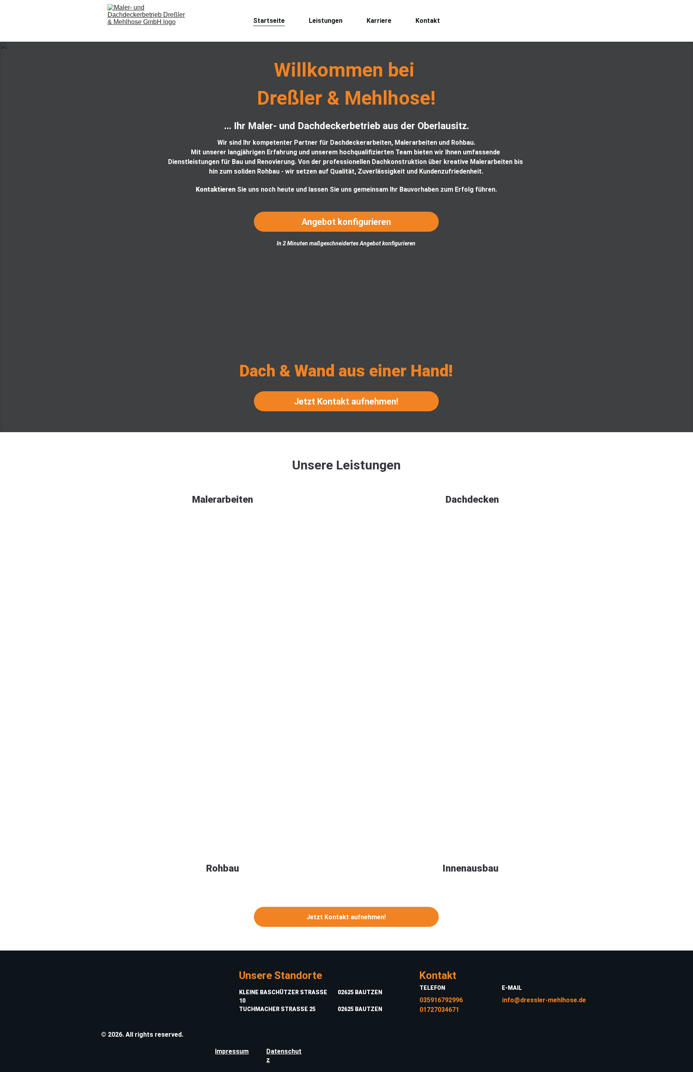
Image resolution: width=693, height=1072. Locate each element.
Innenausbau (470, 868)
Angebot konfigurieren (346, 222)
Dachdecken (472, 499)
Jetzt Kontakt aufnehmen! (346, 401)
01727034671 (439, 1009)
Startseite (269, 20)
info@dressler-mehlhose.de (544, 1000)
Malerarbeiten (222, 499)
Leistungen (325, 20)
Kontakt (427, 20)
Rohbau (222, 868)
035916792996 (441, 1000)
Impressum (232, 1051)
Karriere (379, 20)
